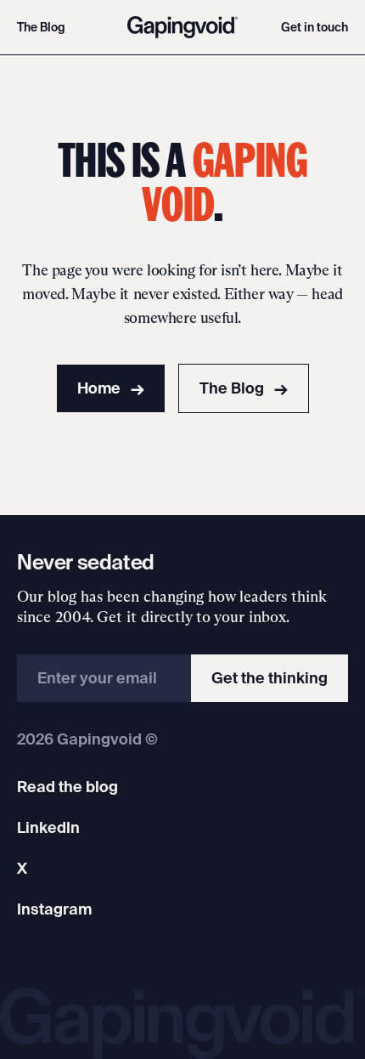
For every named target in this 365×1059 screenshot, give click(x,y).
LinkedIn (48, 827)
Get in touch (314, 27)
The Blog (41, 27)
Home (110, 388)
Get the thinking (269, 678)
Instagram (54, 909)
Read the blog (67, 787)
